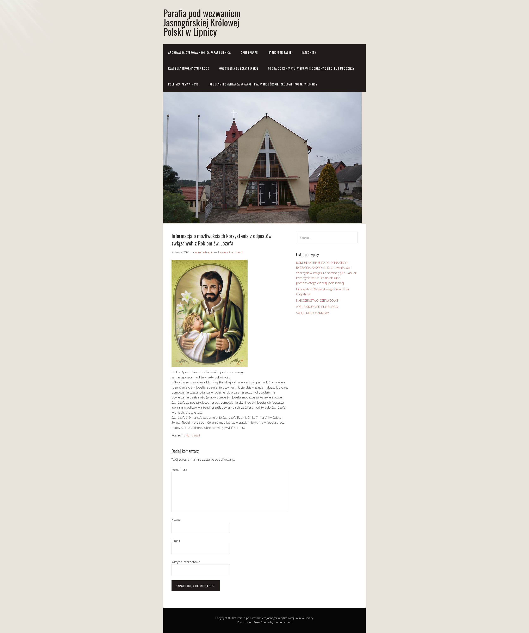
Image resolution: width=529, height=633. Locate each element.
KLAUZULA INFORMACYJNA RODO (188, 68)
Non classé (193, 435)
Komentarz (179, 469)
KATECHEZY (308, 52)
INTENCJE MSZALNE (280, 52)
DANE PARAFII (249, 52)
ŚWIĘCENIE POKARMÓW (312, 313)
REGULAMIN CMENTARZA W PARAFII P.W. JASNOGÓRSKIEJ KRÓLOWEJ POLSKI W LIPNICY (263, 84)
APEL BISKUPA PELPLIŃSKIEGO (317, 307)
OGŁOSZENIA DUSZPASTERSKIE (238, 68)
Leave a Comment (230, 252)
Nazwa (176, 519)
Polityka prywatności (184, 84)
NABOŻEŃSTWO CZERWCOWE (317, 300)
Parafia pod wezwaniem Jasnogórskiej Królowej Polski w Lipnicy (202, 22)
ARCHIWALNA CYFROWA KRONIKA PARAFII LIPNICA (199, 52)
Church (241, 622)
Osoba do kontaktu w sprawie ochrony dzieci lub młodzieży (311, 68)
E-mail (176, 541)
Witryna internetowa (186, 562)
